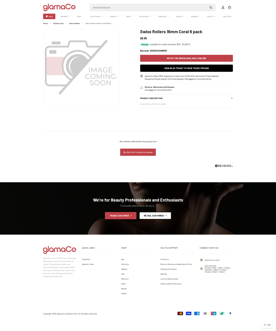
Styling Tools (58, 23)
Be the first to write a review (138, 152)
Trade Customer (119, 215)
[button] (229, 7)
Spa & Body (144, 16)
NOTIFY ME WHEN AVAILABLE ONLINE (186, 58)
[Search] (211, 7)
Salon (179, 16)
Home (45, 23)
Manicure (162, 16)
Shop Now (86, 259)
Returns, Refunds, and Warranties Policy (176, 264)
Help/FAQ (227, 16)
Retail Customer (154, 215)
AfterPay (163, 274)
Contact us (164, 259)
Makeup (113, 16)
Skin (128, 16)
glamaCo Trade (88, 264)
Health (210, 16)
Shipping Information (168, 269)
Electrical (95, 16)
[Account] (223, 7)
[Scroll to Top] (269, 315)
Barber (194, 16)
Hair (79, 16)
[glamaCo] (59, 7)
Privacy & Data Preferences (171, 284)
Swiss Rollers (74, 23)
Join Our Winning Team (169, 279)
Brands (64, 16)
